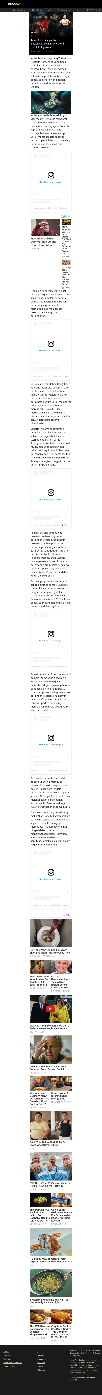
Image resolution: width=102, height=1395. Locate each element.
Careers (6, 1359)
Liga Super (37, 10)
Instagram (41, 1359)
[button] (51, 102)
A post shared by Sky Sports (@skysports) (51, 208)
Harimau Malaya (18, 10)
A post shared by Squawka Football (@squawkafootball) (55, 905)
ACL (50, 10)
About (6, 1351)
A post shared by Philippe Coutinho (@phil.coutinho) (53, 667)
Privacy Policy (9, 1366)
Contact (6, 1355)
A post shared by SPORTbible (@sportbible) (51, 376)
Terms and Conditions (12, 1362)
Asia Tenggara (64, 10)
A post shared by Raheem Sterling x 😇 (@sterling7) (53, 525)
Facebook (41, 1355)
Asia (79, 10)
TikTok (40, 1366)
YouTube (41, 1362)
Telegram (41, 1370)
